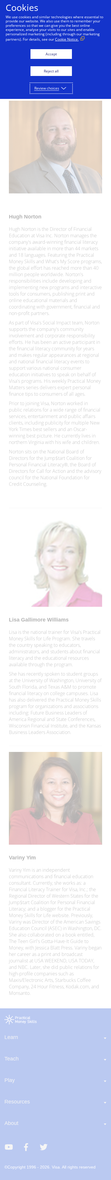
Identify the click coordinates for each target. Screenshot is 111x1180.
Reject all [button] (51, 71)
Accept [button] (51, 54)
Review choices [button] (46, 88)
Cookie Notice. (67, 39)
